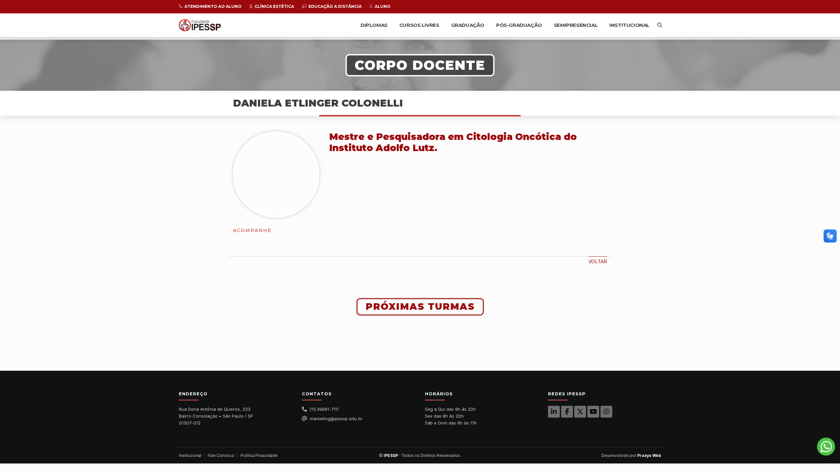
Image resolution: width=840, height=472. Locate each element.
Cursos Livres (419, 25)
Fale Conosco (221, 455)
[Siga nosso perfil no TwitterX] (580, 412)
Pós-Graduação (519, 25)
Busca (659, 25)
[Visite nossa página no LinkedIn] (554, 412)
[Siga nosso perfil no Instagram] (606, 412)
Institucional (629, 25)
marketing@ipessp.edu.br (336, 418)
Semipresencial (576, 25)
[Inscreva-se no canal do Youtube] (593, 412)
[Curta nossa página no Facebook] (567, 412)
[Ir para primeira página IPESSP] (200, 25)
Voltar (597, 261)
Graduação (467, 25)
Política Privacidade (259, 455)
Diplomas (374, 25)
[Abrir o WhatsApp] (826, 447)
